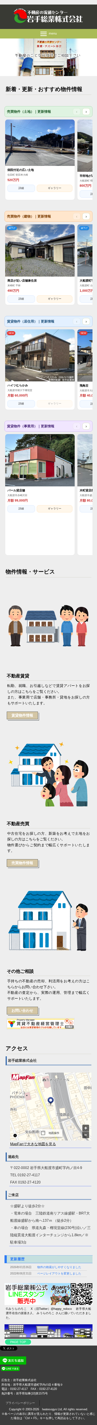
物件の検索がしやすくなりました (59, 1267)
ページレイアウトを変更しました (59, 1273)
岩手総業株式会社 (48, 16)
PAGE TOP (18, 1342)
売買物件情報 (22, 863)
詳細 (21, 188)
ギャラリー (54, 188)
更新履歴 (17, 1259)
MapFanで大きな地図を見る (33, 1144)
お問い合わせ (22, 1010)
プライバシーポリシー (20, 1403)
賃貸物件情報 (22, 715)
